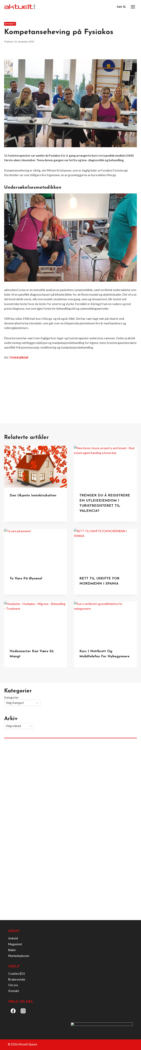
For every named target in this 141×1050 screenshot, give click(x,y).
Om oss (13, 985)
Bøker (12, 950)
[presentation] (35, 467)
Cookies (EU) (16, 973)
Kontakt (13, 991)
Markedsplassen (18, 956)
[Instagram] (23, 1011)
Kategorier (11, 697)
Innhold (13, 938)
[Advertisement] (70, 388)
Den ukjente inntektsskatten (33, 495)
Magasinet (15, 944)
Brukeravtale (16, 979)
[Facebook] (13, 1011)
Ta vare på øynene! (26, 578)
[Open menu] (133, 6)
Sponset (10, 23)
